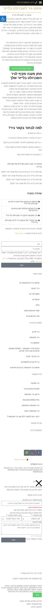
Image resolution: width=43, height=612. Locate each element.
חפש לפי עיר (34, 294)
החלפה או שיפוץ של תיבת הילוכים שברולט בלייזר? (23, 203)
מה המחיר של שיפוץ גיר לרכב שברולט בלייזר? (21, 221)
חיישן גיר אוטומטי (31, 394)
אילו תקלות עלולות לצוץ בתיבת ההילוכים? (24, 209)
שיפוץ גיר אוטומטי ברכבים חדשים (24, 368)
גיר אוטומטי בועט (31, 411)
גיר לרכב (35, 332)
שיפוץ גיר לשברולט (10, 12)
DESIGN (36, 464)
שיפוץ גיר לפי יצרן (25, 12)
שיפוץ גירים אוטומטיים (29, 283)
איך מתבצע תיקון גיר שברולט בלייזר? (22, 215)
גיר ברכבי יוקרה (32, 356)
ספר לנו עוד (37, 522)
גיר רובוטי (35, 288)
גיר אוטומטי (34, 337)
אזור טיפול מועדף (14, 515)
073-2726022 (36, 430)
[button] (40, 2)
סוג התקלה (37, 515)
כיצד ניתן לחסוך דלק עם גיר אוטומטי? (23, 416)
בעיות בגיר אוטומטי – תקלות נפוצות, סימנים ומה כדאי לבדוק (23, 349)
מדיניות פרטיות (32, 316)
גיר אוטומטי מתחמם (30, 405)
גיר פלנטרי (34, 383)
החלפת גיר (34, 343)
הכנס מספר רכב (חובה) (32, 500)
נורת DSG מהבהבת (31, 400)
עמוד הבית (37, 12)
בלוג (37, 305)
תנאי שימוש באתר (31, 311)
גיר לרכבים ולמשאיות (30, 362)
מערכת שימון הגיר (31, 389)
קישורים (35, 299)
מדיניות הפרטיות (14, 592)
